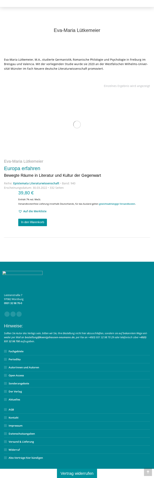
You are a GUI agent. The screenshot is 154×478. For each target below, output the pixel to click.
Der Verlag (15, 391)
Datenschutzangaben (22, 433)
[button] (32, 211)
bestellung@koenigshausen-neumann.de (50, 337)
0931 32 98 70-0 (13, 303)
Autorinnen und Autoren (24, 367)
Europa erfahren (52, 171)
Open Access (16, 375)
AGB (11, 409)
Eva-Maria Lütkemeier (23, 161)
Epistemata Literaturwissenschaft (36, 183)
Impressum (15, 425)
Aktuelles (14, 399)
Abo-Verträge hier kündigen (26, 458)
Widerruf (14, 449)
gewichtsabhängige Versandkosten (117, 203)
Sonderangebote (19, 383)
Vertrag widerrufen (77, 473)
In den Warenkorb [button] (32, 222)
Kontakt (13, 417)
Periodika (15, 359)
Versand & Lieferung (21, 441)
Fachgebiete (16, 351)
